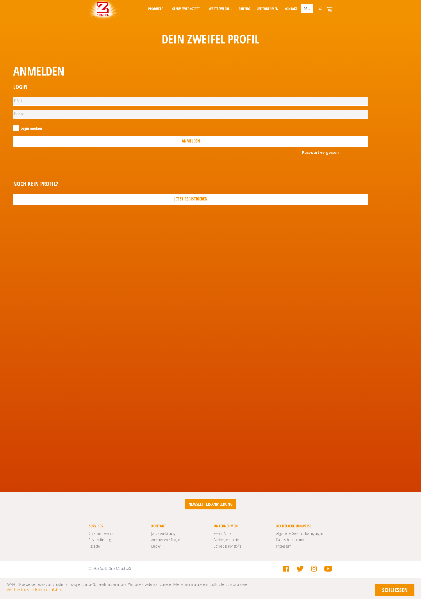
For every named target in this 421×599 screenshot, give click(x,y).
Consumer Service (101, 533)
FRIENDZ (245, 8)
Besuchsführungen (101, 540)
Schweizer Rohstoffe (227, 546)
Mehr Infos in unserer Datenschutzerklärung (34, 589)
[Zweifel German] (102, 9)
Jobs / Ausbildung (163, 533)
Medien (156, 546)
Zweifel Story (222, 533)
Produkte (156, 8)
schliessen (395, 590)
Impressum (283, 546)
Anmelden (191, 141)
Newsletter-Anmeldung (210, 504)
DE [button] (306, 8)
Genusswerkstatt (186, 8)
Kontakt (291, 8)
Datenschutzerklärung (290, 540)
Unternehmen (267, 8)
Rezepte (94, 546)
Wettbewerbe (219, 8)
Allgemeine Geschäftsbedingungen (299, 533)
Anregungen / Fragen (165, 540)
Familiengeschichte (226, 540)
